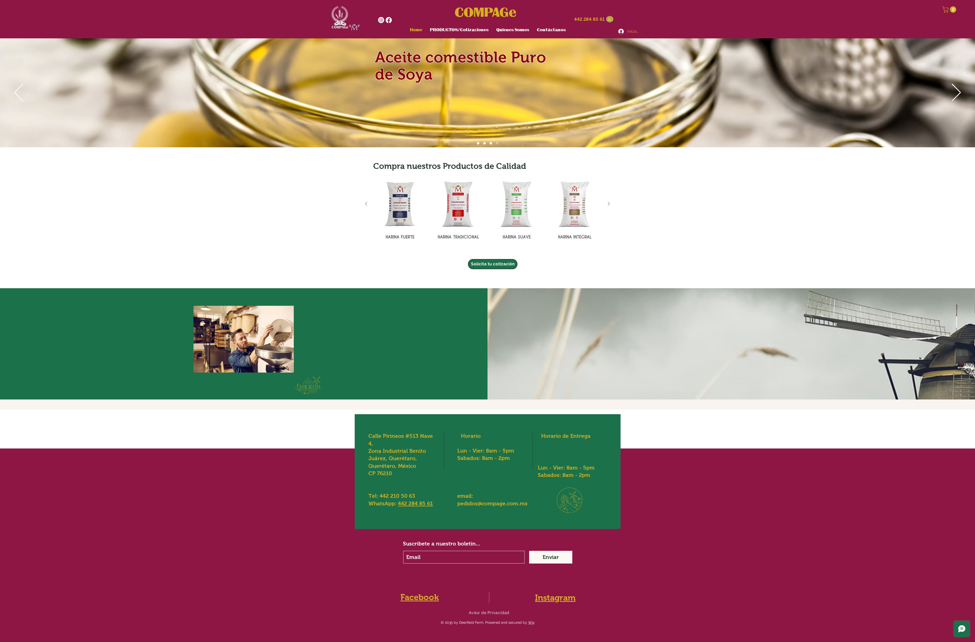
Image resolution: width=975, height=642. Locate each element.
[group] (487, 211)
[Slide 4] (497, 143)
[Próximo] (956, 93)
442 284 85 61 (589, 19)
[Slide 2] (491, 143)
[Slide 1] (478, 143)
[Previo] (18, 93)
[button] (950, 9)
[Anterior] (366, 204)
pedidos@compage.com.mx (492, 503)
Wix (531, 622)
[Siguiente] (609, 204)
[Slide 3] (484, 143)
